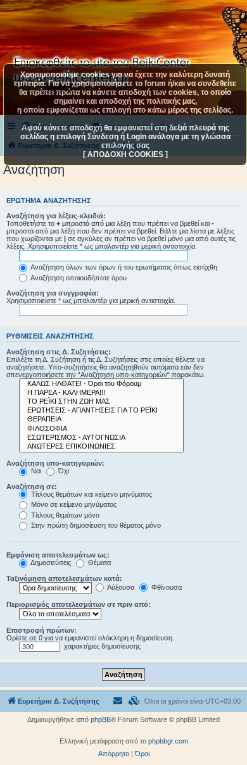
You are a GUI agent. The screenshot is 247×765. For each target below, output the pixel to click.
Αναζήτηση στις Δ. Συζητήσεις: (58, 352)
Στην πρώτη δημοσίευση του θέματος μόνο (95, 525)
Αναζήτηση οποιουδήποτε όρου (78, 278)
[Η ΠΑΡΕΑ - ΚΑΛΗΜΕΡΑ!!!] (101, 393)
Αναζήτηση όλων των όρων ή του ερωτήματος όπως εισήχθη (123, 267)
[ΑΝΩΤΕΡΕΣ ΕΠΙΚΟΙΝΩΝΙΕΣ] (101, 446)
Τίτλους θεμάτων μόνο (64, 515)
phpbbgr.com (168, 741)
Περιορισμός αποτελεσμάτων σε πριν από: (78, 604)
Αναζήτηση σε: (31, 486)
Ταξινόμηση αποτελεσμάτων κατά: (64, 578)
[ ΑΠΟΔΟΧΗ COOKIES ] (125, 154)
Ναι (35, 471)
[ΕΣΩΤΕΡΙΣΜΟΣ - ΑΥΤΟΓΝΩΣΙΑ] (101, 437)
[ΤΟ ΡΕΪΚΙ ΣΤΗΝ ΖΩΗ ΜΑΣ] (101, 401)
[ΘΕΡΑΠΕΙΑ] (101, 419)
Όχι (62, 471)
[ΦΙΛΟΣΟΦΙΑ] (101, 429)
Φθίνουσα (165, 587)
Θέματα (98, 562)
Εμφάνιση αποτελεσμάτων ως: (58, 555)
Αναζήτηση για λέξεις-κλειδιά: (56, 216)
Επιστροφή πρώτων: (41, 630)
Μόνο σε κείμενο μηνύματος (73, 504)
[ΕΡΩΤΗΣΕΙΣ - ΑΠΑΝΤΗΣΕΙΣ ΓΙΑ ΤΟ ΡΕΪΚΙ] (101, 410)
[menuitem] (134, 701)
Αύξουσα (120, 587)
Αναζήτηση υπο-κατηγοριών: (55, 463)
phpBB (101, 719)
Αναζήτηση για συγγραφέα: (52, 293)
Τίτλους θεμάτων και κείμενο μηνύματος (90, 494)
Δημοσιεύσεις (50, 562)
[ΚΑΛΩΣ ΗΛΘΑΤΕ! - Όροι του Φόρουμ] (101, 384)
